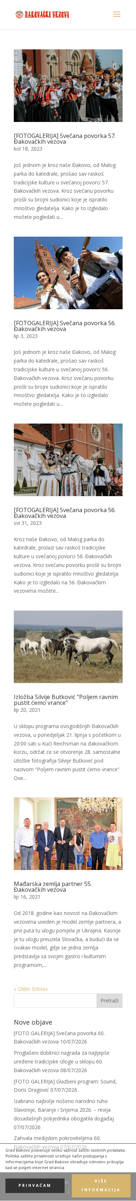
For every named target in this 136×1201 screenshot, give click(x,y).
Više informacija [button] (101, 1185)
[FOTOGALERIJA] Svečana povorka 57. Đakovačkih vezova (65, 139)
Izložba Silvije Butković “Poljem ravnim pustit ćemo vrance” (66, 700)
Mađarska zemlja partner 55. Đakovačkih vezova (53, 887)
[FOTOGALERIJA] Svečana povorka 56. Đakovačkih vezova (65, 326)
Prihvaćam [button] (34, 1185)
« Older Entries (31, 988)
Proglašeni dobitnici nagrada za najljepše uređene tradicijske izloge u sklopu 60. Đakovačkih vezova (62, 1061)
